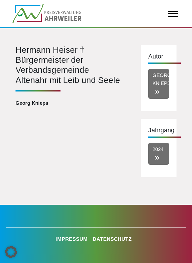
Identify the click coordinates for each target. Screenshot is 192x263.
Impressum (72, 239)
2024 (158, 149)
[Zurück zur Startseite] (47, 13)
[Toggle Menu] (173, 14)
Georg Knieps (160, 79)
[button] (11, 252)
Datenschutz (112, 239)
